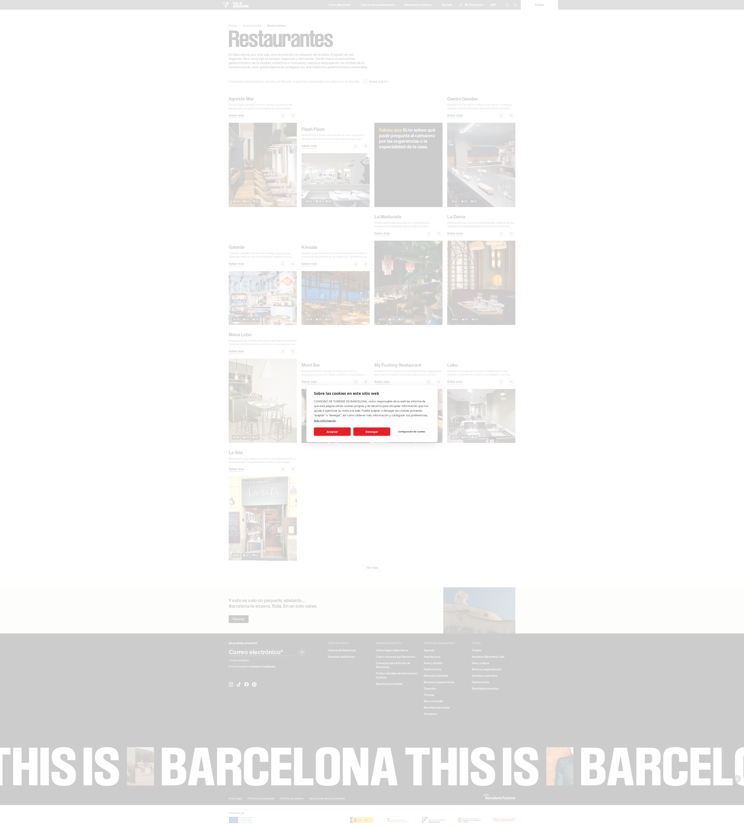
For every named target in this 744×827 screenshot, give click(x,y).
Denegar (372, 432)
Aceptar (332, 432)
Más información (325, 420)
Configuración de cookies (411, 431)
